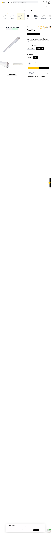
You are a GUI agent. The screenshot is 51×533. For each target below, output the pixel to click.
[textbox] (39, 39)
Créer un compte (44, 67)
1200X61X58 (31, 48)
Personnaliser (41, 530)
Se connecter (33, 67)
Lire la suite (29, 41)
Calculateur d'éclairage (43, 73)
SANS (29, 57)
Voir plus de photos (12, 74)
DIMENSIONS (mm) (31, 45)
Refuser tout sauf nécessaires (27, 530)
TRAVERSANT (30, 54)
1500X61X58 (40, 48)
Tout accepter (36, 530)
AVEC (35, 57)
